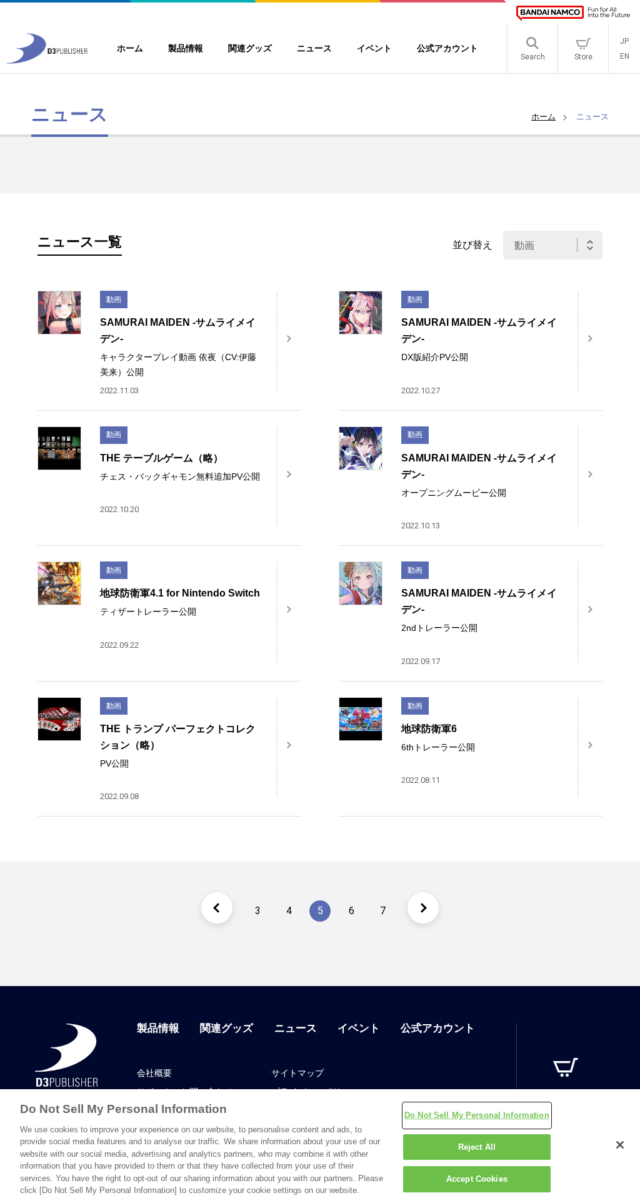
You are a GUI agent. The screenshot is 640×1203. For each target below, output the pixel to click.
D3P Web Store (566, 1094)
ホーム (543, 116)
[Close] (620, 1145)
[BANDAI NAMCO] (573, 13)
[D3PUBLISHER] (47, 60)
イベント (359, 1028)
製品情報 (158, 1028)
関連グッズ (226, 1028)
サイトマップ (297, 1073)
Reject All (477, 1147)
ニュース (295, 1028)
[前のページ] (216, 908)
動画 (113, 299)
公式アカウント (438, 1028)
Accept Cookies (477, 1179)
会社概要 (154, 1073)
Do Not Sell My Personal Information (476, 1115)
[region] (320, 1146)
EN (624, 56)
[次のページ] (423, 908)
